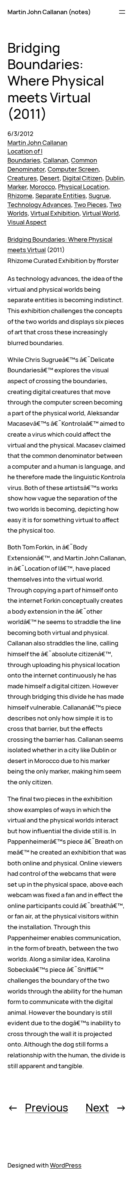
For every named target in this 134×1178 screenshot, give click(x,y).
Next (97, 1107)
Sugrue (99, 195)
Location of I (24, 151)
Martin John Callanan (37, 142)
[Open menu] (122, 11)
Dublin (114, 178)
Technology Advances (39, 204)
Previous (46, 1107)
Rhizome (19, 195)
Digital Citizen (82, 178)
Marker (17, 186)
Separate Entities (60, 195)
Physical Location (83, 186)
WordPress (66, 1165)
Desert (50, 178)
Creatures (22, 178)
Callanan (55, 160)
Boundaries (23, 160)
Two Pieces (90, 204)
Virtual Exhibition (55, 213)
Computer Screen (73, 169)
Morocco (42, 186)
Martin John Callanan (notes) (49, 11)
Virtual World (100, 213)
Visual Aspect (27, 222)
